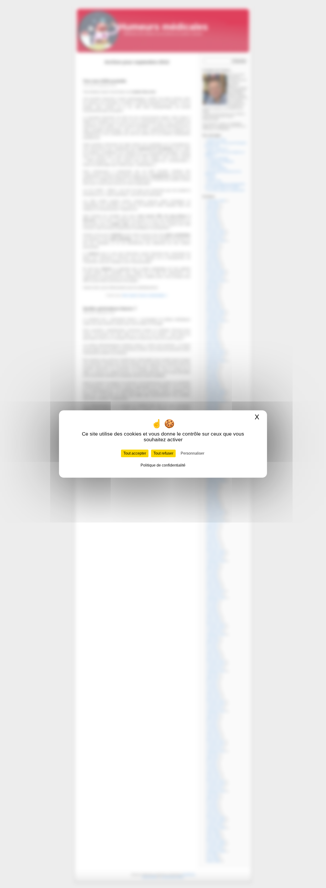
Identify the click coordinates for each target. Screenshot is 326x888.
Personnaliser (192, 453)
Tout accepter (134, 453)
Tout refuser (163, 453)
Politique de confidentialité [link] (163, 465)
